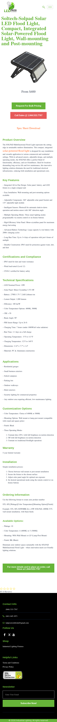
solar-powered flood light (16, 150)
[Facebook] (5, 634)
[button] (43, 7)
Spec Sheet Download (28, 128)
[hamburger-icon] (50, 7)
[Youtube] (14, 634)
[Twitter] (9, 634)
